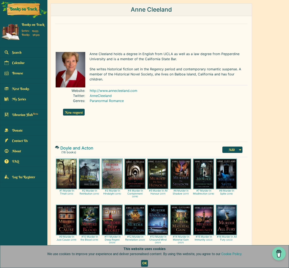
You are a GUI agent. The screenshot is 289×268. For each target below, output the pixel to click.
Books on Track (33, 25)
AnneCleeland (101, 96)
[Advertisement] (151, 36)
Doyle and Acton (76, 148)
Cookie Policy (231, 254)
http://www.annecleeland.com (113, 90)
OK (144, 263)
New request (74, 112)
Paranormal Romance (107, 101)
